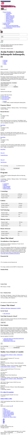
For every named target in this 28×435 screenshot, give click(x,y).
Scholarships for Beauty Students (13, 26)
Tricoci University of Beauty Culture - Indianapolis (12, 354)
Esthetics (5, 185)
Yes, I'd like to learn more (6, 82)
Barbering (8, 14)
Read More (3, 125)
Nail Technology (6, 186)
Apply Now (3, 322)
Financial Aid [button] (6, 24)
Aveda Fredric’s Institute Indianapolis (12, 53)
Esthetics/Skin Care (10, 15)
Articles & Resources (7, 27)
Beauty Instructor (7, 188)
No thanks (14, 82)
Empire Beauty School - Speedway (8, 366)
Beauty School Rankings (8, 413)
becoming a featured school (6, 46)
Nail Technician (9, 19)
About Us (5, 409)
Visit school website (6, 97)
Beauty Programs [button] (7, 12)
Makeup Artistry (6, 187)
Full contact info (5, 99)
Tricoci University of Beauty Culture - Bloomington (12, 378)
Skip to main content (5, 1)
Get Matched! (16, 168)
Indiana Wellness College (6, 398)
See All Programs (9, 21)
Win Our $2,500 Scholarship (12, 25)
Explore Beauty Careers (8, 412)
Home (4, 101)
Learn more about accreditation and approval (10, 253)
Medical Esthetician (10, 16)
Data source (3, 181)
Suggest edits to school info (9, 341)
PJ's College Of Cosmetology (7, 392)
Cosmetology (9, 13)
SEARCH (16, 86)
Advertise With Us (7, 415)
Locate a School (6, 23)
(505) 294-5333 (5, 96)
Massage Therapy (10, 20)
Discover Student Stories (8, 414)
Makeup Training (9, 18)
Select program (4, 432)
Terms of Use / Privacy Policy (9, 417)
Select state (20, 432)
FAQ (4, 408)
